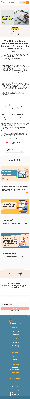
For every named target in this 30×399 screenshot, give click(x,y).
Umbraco (15, 359)
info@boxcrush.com (15, 380)
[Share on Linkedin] (18, 34)
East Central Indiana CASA (17, 143)
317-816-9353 (15, 310)
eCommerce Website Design (15, 342)
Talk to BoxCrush (13, 135)
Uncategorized (15, 29)
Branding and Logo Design (15, 343)
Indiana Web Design (15, 348)
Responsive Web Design (15, 345)
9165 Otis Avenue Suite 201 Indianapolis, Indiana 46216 (15, 368)
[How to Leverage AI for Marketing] (15, 240)
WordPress (15, 356)
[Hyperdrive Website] (8, 149)
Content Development (15, 331)
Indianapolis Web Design (15, 346)
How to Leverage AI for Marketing (10, 253)
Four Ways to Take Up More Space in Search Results (15, 186)
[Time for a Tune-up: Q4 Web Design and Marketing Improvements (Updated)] (15, 206)
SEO (15, 332)
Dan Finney (16, 51)
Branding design (4, 133)
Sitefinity (15, 354)
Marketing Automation (15, 334)
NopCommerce (15, 357)
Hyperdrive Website (17, 149)
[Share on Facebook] (11, 34)
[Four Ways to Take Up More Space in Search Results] (15, 173)
